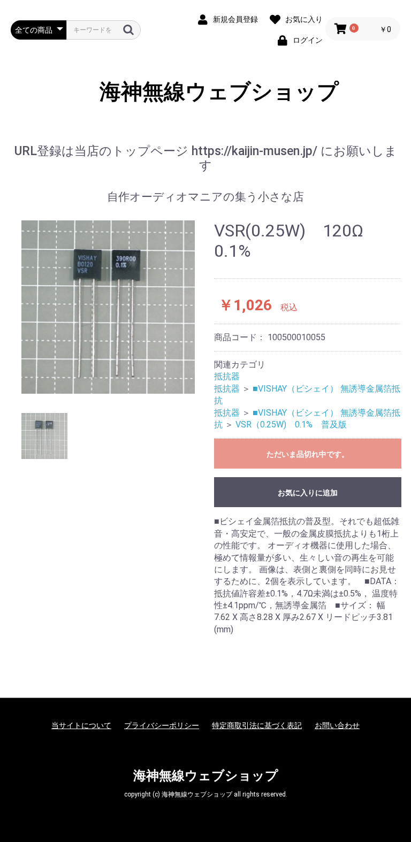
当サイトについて (81, 725)
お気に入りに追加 (308, 492)
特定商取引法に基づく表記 (257, 725)
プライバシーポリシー (161, 725)
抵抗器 (227, 376)
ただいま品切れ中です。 (308, 454)
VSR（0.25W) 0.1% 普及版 (291, 424)
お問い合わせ (337, 725)
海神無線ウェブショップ (206, 91)
